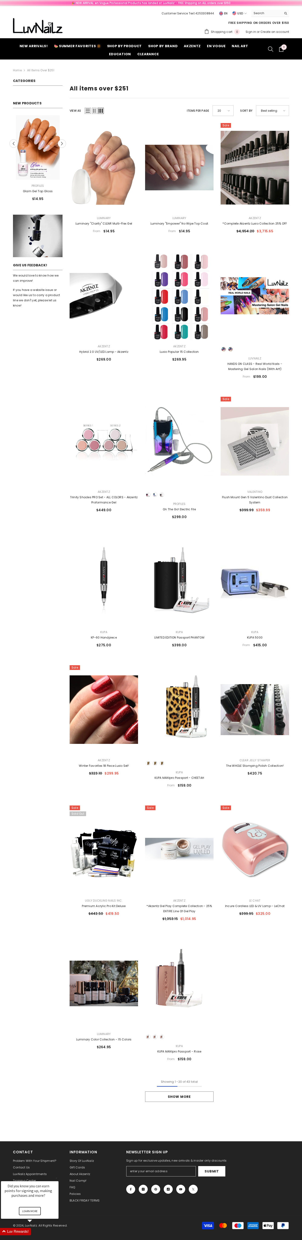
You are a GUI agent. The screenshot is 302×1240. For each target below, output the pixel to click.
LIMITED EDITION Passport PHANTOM (179, 637)
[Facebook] (130, 1189)
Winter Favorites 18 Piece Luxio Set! (104, 766)
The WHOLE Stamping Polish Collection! (255, 766)
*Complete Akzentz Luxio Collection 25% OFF (254, 224)
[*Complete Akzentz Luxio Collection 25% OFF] (255, 167)
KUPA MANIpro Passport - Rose (179, 1051)
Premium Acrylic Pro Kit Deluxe (104, 906)
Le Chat (255, 901)
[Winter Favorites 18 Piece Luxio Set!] (104, 709)
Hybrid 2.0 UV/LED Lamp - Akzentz (103, 352)
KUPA (103, 632)
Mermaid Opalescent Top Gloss (37, 191)
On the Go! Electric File (179, 509)
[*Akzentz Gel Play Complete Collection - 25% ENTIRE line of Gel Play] (179, 850)
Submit (212, 1171)
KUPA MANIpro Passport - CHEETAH (179, 778)
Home (17, 70)
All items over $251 (41, 70)
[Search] (270, 13)
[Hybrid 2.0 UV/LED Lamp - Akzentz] (104, 295)
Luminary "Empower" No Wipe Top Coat (179, 224)
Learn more (30, 1211)
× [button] (56, 1178)
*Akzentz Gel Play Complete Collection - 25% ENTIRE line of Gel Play (179, 908)
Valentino (254, 492)
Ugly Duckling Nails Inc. (104, 901)
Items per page (198, 111)
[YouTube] (180, 1189)
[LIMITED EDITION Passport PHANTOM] (179, 581)
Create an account (274, 32)
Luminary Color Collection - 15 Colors (104, 1039)
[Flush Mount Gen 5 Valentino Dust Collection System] (255, 441)
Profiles (38, 186)
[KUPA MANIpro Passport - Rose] (179, 983)
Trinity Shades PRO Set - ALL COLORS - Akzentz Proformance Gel (104, 499)
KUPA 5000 (255, 637)
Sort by (246, 111)
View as (75, 111)
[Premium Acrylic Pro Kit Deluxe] (104, 850)
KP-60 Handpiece (104, 637)
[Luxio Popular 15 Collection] (179, 295)
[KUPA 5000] (255, 581)
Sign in (251, 32)
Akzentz (255, 218)
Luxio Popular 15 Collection (179, 352)
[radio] (224, 349)
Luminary (104, 218)
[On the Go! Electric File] (179, 441)
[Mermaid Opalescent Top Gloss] (38, 147)
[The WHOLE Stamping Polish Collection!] (255, 709)
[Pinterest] (155, 1189)
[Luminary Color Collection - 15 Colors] (104, 983)
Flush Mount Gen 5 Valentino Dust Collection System (255, 499)
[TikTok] (168, 1189)
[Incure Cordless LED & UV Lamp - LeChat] (255, 850)
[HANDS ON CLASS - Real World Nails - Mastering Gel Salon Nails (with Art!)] (255, 295)
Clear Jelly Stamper (254, 760)
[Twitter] (193, 1189)
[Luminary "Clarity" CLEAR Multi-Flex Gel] (104, 167)
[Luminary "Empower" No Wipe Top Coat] (179, 167)
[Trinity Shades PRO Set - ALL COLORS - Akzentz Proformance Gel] (104, 441)
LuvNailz (254, 358)
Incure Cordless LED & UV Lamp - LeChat (255, 906)
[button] (13, 143)
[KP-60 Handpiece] (104, 581)
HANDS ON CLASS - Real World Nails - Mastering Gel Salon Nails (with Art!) (254, 366)
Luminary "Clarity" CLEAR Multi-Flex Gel (104, 224)
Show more (179, 1096)
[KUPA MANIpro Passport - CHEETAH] (179, 709)
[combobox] (266, 13)
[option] (37, 160)
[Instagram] (143, 1189)
